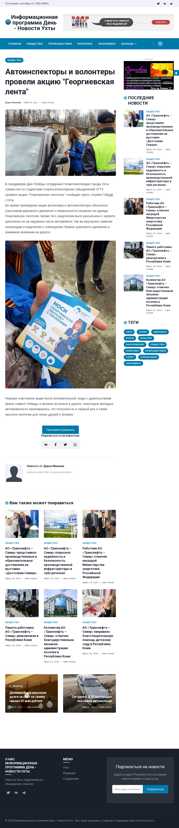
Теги (66, 767)
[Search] (160, 44)
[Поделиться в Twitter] (65, 444)
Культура (146, 338)
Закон (143, 332)
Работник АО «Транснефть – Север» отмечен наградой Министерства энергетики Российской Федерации (157, 216)
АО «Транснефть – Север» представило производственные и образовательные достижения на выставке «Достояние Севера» (21, 560)
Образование (135, 344)
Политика (85, 43)
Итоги (130, 338)
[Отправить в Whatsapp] (75, 444)
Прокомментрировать (60, 429)
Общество (35, 43)
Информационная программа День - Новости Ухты (43, 820)
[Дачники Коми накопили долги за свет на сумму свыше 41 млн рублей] (31, 693)
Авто (129, 332)
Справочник (148, 357)
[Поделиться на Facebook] (55, 444)
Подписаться (155, 789)
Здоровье (160, 332)
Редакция (69, 773)
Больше (127, 43)
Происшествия (60, 43)
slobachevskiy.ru (145, 820)
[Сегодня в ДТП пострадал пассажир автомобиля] (89, 693)
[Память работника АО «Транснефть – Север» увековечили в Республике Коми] (22, 603)
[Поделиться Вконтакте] (46, 444)
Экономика (107, 43)
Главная (14, 43)
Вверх (166, 820)
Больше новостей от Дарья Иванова (49, 472)
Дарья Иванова (13, 102)
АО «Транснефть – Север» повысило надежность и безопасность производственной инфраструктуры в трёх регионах (58, 560)
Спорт (130, 357)
